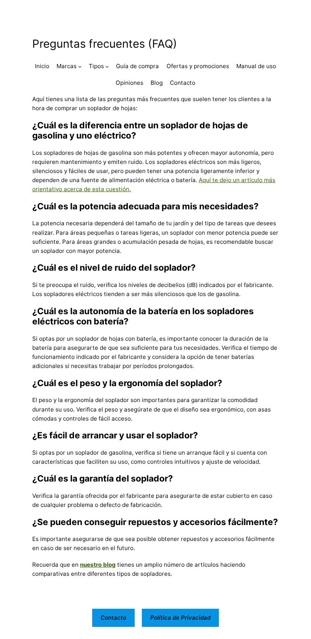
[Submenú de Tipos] (107, 66)
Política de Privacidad (180, 617)
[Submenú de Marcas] (80, 66)
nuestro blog (98, 564)
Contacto (113, 617)
